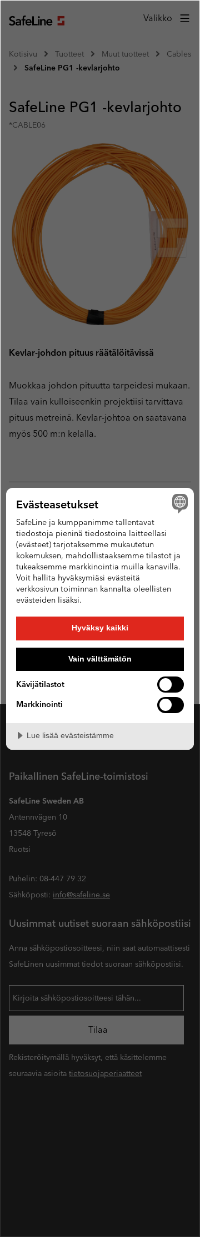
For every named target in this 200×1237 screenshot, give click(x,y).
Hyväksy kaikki (100, 627)
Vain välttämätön (100, 658)
